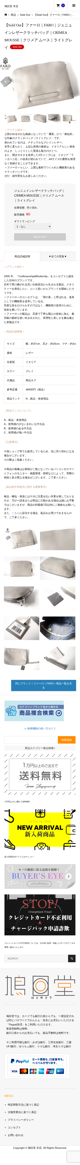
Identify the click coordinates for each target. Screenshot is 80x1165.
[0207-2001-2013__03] (21, 607)
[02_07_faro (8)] (57, 637)
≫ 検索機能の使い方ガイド (40, 728)
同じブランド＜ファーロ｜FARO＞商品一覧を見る (43, 685)
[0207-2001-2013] (21, 547)
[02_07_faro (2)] (57, 547)
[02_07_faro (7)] (21, 637)
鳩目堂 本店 (11, 6)
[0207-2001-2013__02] (57, 577)
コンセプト (14, 1127)
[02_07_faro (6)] (57, 607)
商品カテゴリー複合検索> (40, 748)
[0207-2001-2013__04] (21, 667)
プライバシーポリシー (21, 1119)
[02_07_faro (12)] (57, 667)
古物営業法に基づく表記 (22, 1112)
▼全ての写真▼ (58, 256)
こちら (16, 512)
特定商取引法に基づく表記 (23, 1104)
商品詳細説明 (22, 256)
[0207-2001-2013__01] (21, 577)
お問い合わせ (15, 1135)
